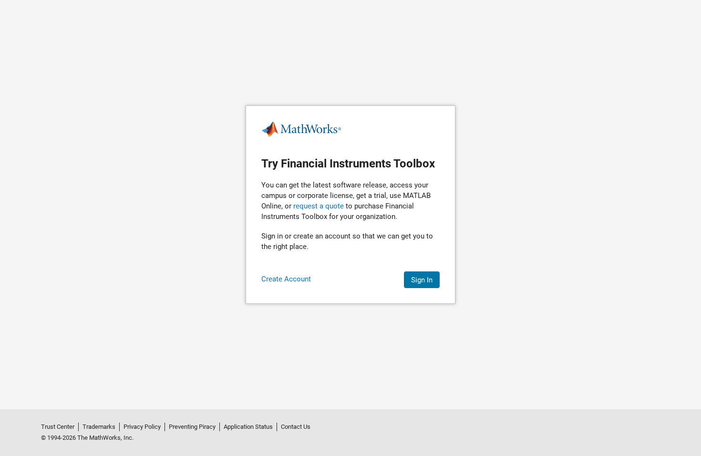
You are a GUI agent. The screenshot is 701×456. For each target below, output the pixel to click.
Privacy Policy (142, 426)
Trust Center (57, 426)
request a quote (318, 206)
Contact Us (295, 426)
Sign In (422, 280)
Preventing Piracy (192, 426)
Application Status (248, 426)
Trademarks (98, 426)
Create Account (286, 279)
